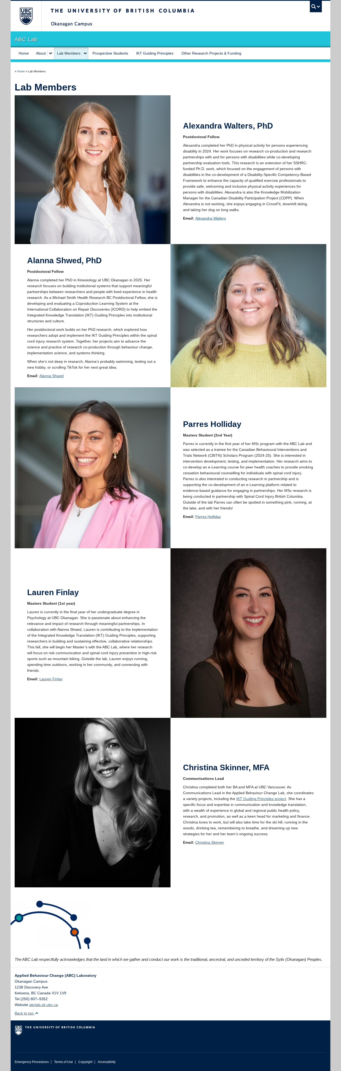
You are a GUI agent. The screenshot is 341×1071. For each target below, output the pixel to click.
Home (24, 53)
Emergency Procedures (32, 1062)
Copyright (85, 1062)
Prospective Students (110, 53)
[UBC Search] (316, 6)
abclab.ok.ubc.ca (43, 1005)
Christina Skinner (209, 842)
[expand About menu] (50, 53)
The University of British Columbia (26, 16)
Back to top (25, 1013)
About (41, 53)
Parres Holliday (208, 516)
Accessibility (107, 1062)
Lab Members (68, 53)
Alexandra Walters (210, 218)
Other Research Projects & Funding (211, 53)
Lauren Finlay (51, 679)
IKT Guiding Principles (154, 53)
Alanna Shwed (51, 376)
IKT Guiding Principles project (261, 799)
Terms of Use (63, 1062)
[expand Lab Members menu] (85, 53)
